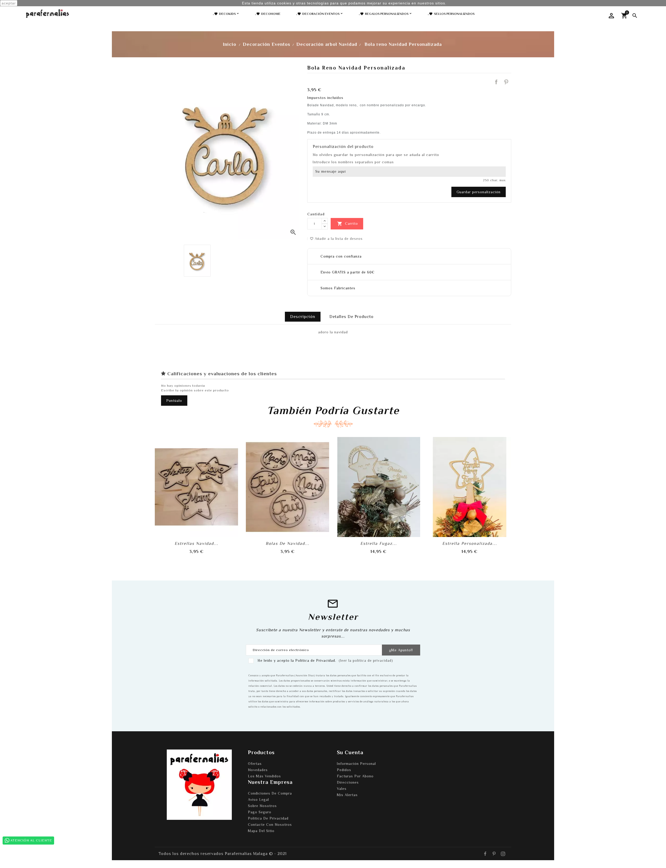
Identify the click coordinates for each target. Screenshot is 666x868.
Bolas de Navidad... (288, 543)
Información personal (356, 763)
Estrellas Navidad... (197, 543)
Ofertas (255, 763)
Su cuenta (350, 752)
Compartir (496, 82)
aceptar (9, 3)
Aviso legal (258, 799)
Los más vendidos (264, 776)
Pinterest (506, 82)
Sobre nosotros (262, 806)
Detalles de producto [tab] (351, 316)
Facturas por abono (355, 776)
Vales (342, 788)
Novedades (258, 770)
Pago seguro (259, 812)
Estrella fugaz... (378, 543)
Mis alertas (347, 795)
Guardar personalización (479, 192)
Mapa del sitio (261, 831)
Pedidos (344, 770)
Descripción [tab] (302, 316)
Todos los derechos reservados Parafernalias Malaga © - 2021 (223, 853)
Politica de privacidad (268, 818)
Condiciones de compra (270, 793)
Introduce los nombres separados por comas (353, 162)
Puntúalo (174, 400)
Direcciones (348, 782)
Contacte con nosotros (270, 824)
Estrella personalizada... (469, 543)
